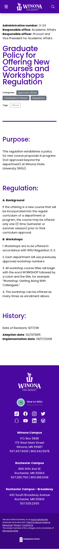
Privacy (17, 525)
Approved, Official (27, 92)
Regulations (38, 98)
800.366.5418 (39, 477)
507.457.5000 (19, 451)
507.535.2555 (29, 503)
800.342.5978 (40, 451)
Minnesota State (10, 530)
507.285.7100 (19, 477)
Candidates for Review (16, 98)
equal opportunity (39, 519)
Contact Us (27, 525)
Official (15, 105)
